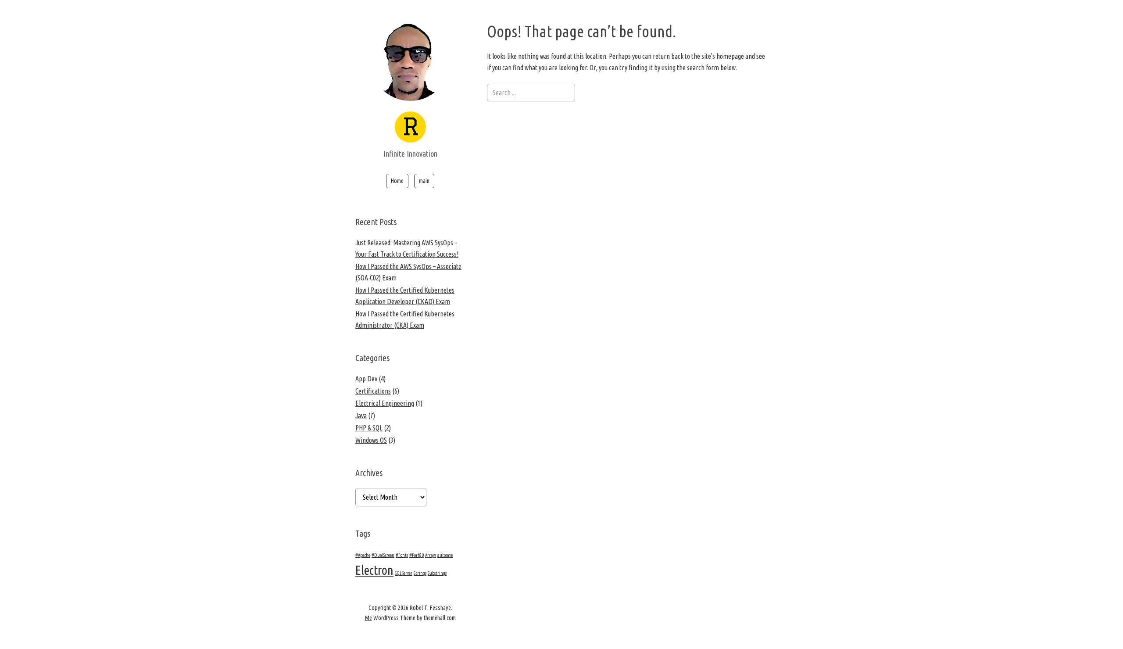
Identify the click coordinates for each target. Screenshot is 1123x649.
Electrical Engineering (384, 403)
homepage (730, 56)
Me (368, 617)
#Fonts (402, 555)
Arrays (430, 555)
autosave (445, 555)
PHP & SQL (369, 428)
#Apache (362, 555)
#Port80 (416, 555)
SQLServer (403, 573)
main (424, 180)
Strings (420, 573)
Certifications (373, 391)
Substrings (437, 573)
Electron (374, 570)
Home (397, 180)
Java (361, 416)
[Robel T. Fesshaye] (410, 137)
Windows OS (371, 440)
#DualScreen (383, 555)
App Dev (366, 379)
